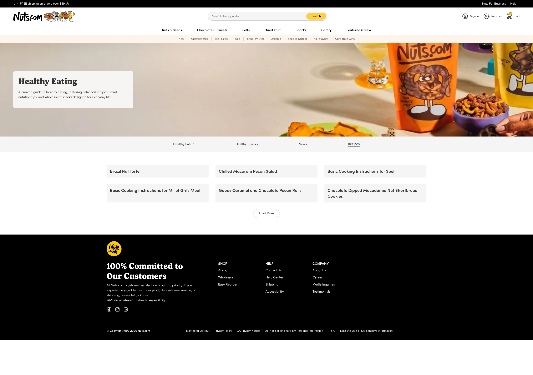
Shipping (271, 284)
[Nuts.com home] (44, 16)
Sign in (474, 16)
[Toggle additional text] (67, 3)
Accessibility (274, 291)
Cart (514, 15)
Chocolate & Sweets (212, 30)
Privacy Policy (223, 330)
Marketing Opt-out (197, 330)
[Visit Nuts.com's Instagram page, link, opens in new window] (117, 309)
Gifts (246, 30)
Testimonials (321, 291)
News (303, 144)
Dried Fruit (273, 30)
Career (317, 277)
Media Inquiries (324, 284)
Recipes (354, 144)
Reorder (496, 16)
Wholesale (225, 277)
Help (513, 3)
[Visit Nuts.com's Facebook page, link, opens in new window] (109, 309)
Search (316, 16)
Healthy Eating (183, 144)
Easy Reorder (227, 284)
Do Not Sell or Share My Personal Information (294, 330)
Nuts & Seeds (172, 30)
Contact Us (273, 270)
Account (224, 270)
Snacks (301, 30)
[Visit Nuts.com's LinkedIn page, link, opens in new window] (125, 309)
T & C (331, 330)
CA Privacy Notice (248, 330)
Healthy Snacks (246, 144)
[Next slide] (17, 3)
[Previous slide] (14, 3)
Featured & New (358, 30)
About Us (319, 270)
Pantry (326, 30)
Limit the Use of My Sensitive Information (366, 330)
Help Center (274, 277)
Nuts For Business (494, 3)
